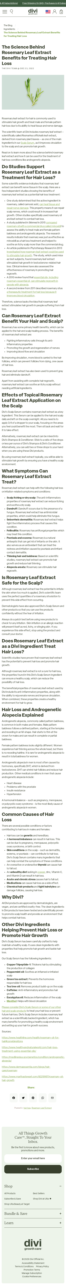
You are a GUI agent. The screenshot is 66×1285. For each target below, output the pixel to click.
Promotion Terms (32, 1270)
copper (41, 872)
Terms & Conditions (24, 1267)
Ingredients (9, 29)
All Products (10, 1193)
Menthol (11, 1001)
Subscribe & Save (12, 1199)
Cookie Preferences (31, 1277)
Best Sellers (39, 1193)
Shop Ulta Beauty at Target (17, 1204)
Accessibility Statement (33, 1263)
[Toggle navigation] (4, 11)
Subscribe (33, 1169)
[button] (60, 12)
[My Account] (53, 12)
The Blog (8, 26)
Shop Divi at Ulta (41, 1199)
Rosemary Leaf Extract (42, 1108)
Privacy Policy (42, 1267)
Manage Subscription (32, 1273)
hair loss (27, 1108)
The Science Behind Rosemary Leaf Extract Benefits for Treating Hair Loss (32, 34)
